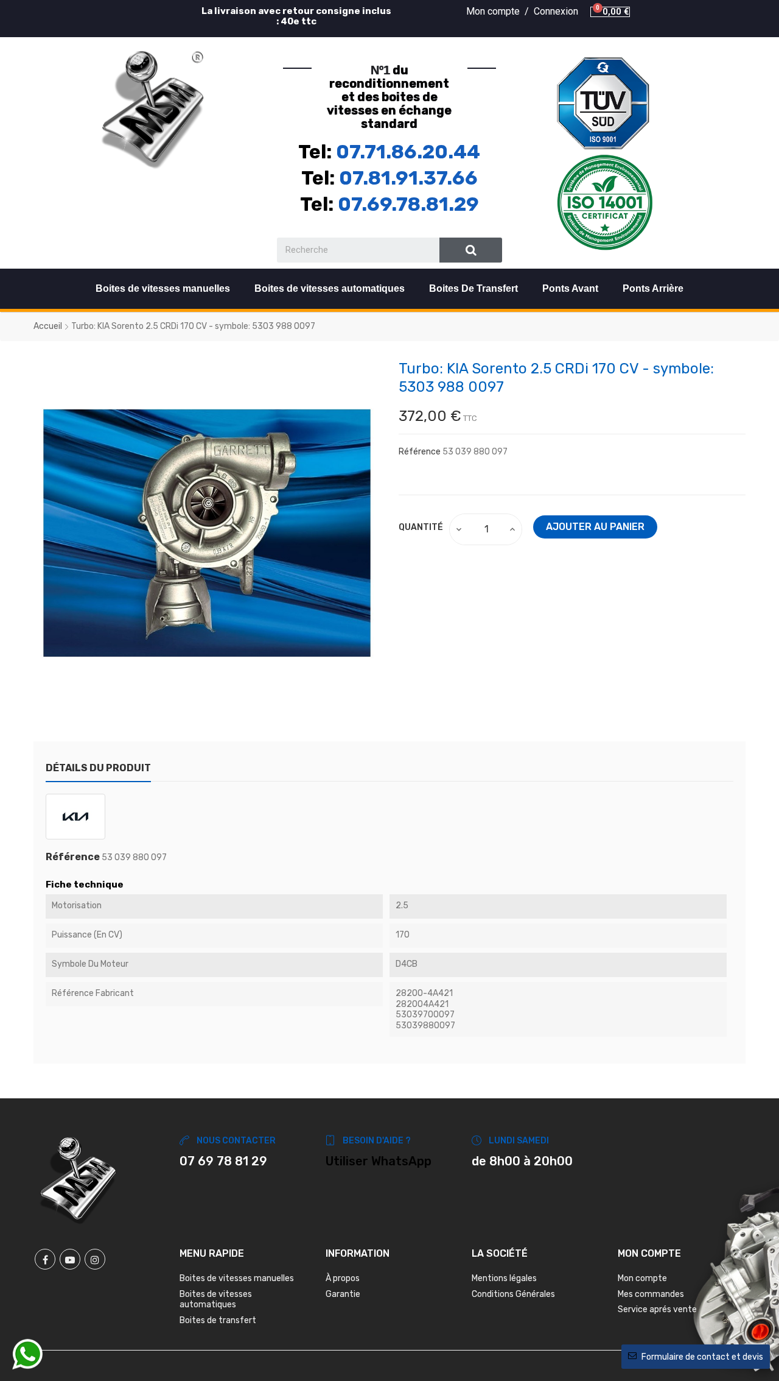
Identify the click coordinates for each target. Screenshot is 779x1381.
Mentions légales (504, 1278)
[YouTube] (70, 1259)
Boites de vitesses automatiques (329, 288)
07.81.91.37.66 (408, 177)
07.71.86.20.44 (408, 151)
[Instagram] (95, 1259)
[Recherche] (470, 250)
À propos (343, 1278)
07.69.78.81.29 (408, 204)
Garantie (343, 1294)
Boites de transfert (218, 1320)
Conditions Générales (513, 1294)
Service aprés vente (657, 1309)
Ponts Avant (570, 288)
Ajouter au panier (595, 526)
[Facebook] (45, 1259)
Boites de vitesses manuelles (163, 288)
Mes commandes (651, 1294)
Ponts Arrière (653, 288)
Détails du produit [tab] (98, 768)
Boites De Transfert (473, 288)
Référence (420, 452)
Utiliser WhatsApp (378, 1161)
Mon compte (642, 1278)
